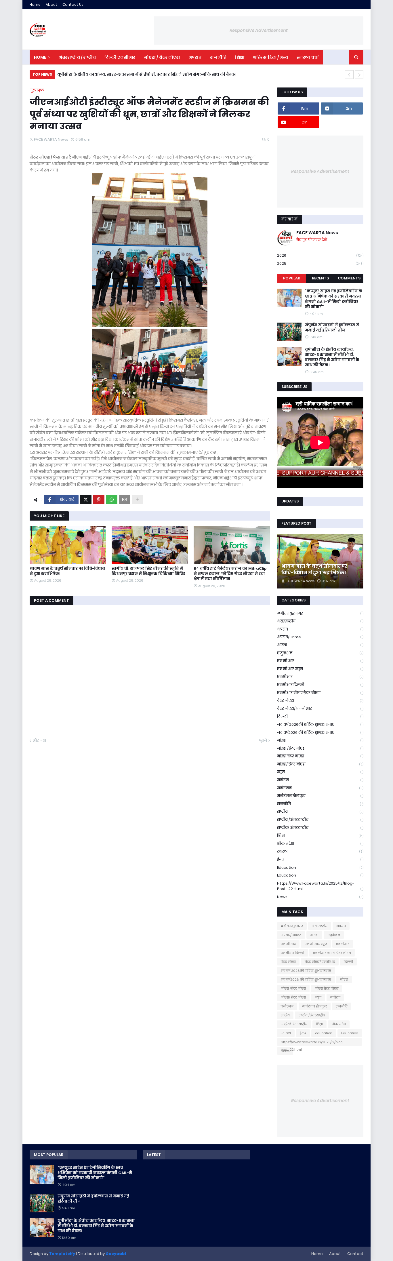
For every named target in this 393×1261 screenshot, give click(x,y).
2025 (320, 263)
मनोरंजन (320, 788)
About (51, 4)
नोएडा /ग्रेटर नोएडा (320, 748)
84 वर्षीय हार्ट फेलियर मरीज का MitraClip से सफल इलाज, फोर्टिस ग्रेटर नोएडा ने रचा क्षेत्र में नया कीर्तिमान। (230, 574)
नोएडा (320, 740)
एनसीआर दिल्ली (320, 684)
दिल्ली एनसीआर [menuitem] (119, 57)
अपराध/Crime (320, 637)
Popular (291, 278)
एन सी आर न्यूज (320, 669)
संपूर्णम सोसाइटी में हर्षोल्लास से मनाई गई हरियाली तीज (332, 328)
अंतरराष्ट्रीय (320, 621)
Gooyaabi (116, 1253)
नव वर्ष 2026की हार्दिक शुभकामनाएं (320, 724)
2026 (320, 255)
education (320, 867)
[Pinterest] (98, 499)
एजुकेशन (320, 653)
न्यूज (320, 772)
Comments (349, 278)
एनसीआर (320, 676)
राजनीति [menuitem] (218, 57)
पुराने (263, 740)
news (320, 897)
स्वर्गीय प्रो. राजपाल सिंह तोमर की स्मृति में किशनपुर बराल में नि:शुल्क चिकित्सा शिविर (148, 571)
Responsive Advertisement (259, 30)
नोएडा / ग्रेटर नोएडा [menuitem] (162, 57)
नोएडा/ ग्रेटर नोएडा (320, 764)
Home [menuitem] (40, 57)
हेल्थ (320, 859)
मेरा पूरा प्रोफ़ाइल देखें (311, 239)
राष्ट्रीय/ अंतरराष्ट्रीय (320, 827)
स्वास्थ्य (320, 851)
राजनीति (320, 804)
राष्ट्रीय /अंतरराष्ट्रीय (320, 819)
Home (35, 4)
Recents (320, 278)
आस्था (320, 645)
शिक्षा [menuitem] (240, 57)
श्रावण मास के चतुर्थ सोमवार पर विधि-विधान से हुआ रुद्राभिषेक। (67, 571)
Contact (355, 1253)
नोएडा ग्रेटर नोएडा (320, 756)
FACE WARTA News (317, 233)
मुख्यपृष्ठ (37, 90)
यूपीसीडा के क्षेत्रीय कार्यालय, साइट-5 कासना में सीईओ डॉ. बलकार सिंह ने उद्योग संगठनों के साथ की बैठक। (146, 74)
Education (320, 875)
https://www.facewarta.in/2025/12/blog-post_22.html (320, 886)
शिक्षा (320, 835)
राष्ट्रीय (320, 811)
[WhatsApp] (111, 499)
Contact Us (72, 4)
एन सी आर (320, 661)
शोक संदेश (320, 843)
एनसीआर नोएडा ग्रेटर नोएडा (320, 693)
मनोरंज (320, 780)
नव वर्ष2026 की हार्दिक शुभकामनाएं (320, 732)
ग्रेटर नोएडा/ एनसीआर (320, 708)
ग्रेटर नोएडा (320, 700)
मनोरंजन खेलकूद (320, 796)
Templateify (62, 1253)
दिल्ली (320, 716)
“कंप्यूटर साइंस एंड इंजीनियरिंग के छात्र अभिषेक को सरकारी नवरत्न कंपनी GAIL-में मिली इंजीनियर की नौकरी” (333, 299)
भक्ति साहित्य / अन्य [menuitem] (270, 57)
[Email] (124, 499)
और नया (39, 740)
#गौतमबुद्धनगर (320, 613)
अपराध (320, 629)
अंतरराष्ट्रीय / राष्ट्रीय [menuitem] (77, 57)
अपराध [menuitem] (195, 57)
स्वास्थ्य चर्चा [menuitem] (308, 57)
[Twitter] (85, 499)
